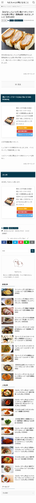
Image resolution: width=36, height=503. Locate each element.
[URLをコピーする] (32, 242)
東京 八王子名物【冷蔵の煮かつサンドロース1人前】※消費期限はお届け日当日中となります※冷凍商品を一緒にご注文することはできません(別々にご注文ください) (24, 116)
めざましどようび (9, 231)
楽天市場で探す (22, 131)
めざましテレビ (19, 20)
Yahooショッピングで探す (25, 135)
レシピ (11, 20)
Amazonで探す (22, 128)
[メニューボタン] (2, 2)
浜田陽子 (4, 233)
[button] (4, 242)
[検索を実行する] (33, 251)
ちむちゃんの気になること (18, 2)
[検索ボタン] (33, 2)
